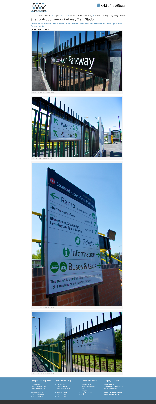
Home (40, 16)
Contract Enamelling (101, 16)
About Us (47, 16)
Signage (57, 16)
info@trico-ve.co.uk (37, 392)
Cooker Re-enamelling (85, 16)
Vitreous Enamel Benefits (88, 386)
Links (82, 388)
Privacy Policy (85, 391)
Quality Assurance (86, 384)
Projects (72, 16)
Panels (65, 16)
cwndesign (114, 402)
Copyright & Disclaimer (87, 393)
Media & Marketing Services (103, 402)
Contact (122, 16)
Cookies (83, 395)
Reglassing (114, 16)
